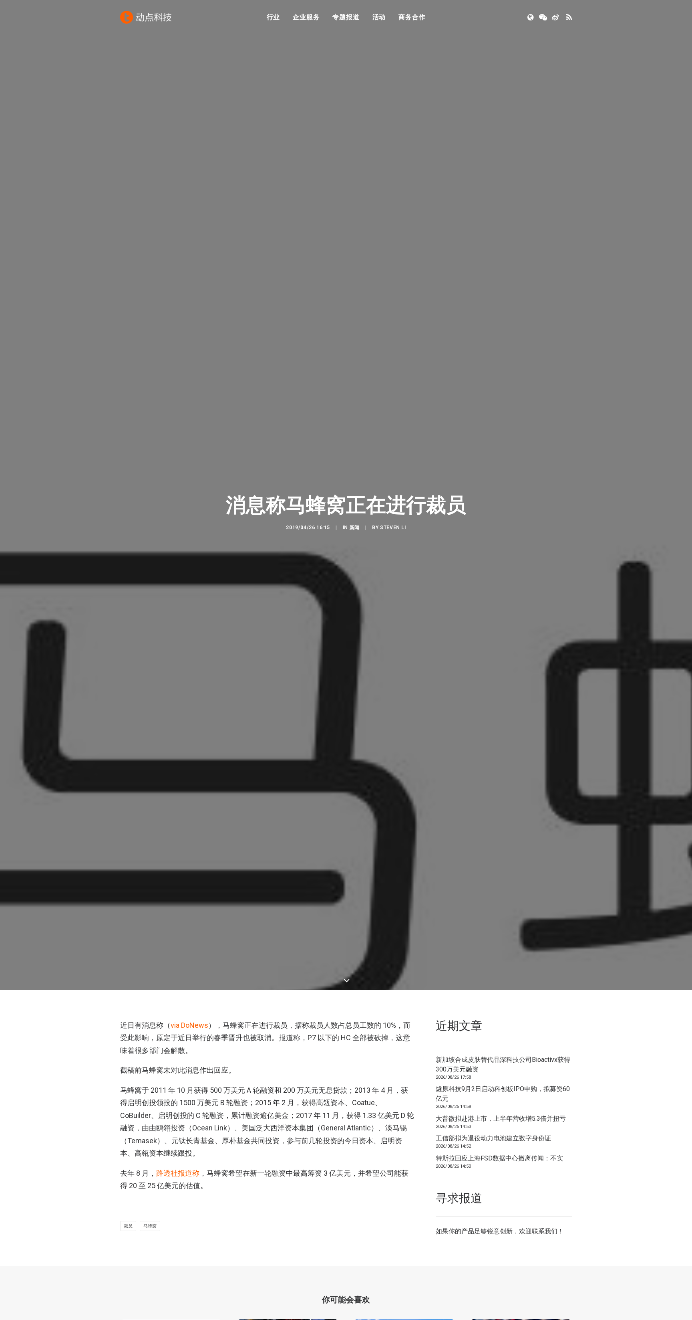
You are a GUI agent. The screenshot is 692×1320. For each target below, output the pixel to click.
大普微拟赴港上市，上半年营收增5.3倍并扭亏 (501, 1118)
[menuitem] (273, 17)
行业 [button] (273, 17)
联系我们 (544, 1231)
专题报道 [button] (345, 17)
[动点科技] (145, 17)
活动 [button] (379, 17)
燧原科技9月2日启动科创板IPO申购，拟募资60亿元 (503, 1093)
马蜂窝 (150, 1226)
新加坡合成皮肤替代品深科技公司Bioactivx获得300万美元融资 (503, 1064)
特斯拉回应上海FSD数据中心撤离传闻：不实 (499, 1158)
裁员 (128, 1226)
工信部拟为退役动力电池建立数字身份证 (493, 1138)
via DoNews (189, 1025)
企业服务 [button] (306, 17)
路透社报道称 (177, 1173)
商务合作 (411, 17)
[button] (531, 17)
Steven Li (393, 527)
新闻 (355, 527)
